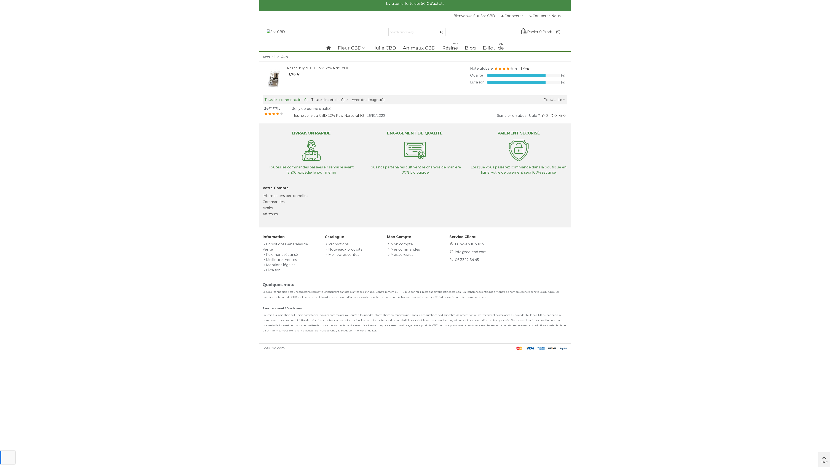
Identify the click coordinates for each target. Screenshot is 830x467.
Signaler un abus (511, 116)
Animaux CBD (419, 48)
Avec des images (368, 100)
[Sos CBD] (290, 32)
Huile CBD (384, 48)
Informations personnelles (285, 196)
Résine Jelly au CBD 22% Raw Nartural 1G (318, 68)
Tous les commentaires (286, 100)
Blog (470, 48)
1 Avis (525, 68)
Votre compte (276, 188)
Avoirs (268, 208)
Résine (450, 47)
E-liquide (493, 47)
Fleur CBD (349, 48)
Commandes (273, 202)
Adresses (270, 214)
